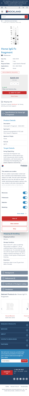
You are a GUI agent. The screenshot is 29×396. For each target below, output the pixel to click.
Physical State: (5, 63)
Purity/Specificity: (9, 151)
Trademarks (24, 386)
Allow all (14, 218)
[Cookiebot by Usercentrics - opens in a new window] (20, 166)
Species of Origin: (9, 136)
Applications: (5, 66)
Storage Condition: (9, 242)
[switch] (25, 197)
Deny (14, 228)
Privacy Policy (15, 386)
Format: (6, 141)
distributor (14, 104)
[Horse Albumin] (10, 306)
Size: (2, 61)
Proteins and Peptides (11, 21)
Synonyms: (7, 129)
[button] (27, 7)
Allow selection (14, 223)
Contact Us (7, 372)
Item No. (3, 59)
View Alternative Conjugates (10, 72)
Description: (7, 123)
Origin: (3, 68)
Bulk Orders (14, 96)
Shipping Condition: (9, 237)
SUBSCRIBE (24, 360)
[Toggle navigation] (2, 11)
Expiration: (7, 260)
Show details (20, 213)
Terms (7, 386)
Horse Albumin (10, 316)
